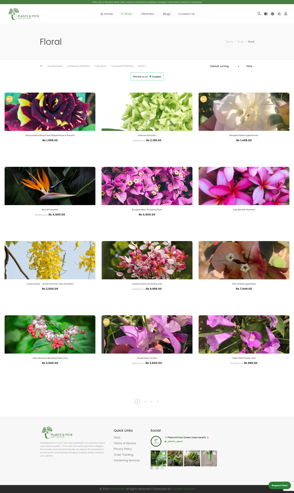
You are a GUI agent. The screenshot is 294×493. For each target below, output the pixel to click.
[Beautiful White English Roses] (244, 112)
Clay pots (100, 66)
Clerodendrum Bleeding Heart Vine (50, 358)
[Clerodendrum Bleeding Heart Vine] (50, 334)
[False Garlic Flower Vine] (244, 334)
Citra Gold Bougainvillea (244, 283)
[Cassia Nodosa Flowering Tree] (147, 260)
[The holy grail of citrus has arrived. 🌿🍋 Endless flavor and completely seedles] (159, 458)
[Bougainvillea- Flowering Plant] (147, 186)
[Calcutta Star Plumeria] (244, 186)
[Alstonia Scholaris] (147, 112)
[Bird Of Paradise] (50, 186)
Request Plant (280, 485)
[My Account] (285, 14)
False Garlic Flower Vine (244, 358)
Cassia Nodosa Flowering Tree (147, 283)
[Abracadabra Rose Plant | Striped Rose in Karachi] (50, 112)
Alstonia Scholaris (147, 135)
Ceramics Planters (78, 66)
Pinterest (272, 13)
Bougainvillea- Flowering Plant (147, 209)
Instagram (279, 13)
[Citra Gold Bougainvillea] (244, 260)
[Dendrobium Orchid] (147, 334)
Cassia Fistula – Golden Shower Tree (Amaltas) (50, 283)
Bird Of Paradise (50, 209)
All (41, 66)
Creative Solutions (183, 489)
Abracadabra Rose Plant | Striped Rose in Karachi (50, 135)
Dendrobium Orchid (147, 358)
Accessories (54, 66)
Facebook (265, 13)
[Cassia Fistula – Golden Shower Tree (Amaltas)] (50, 260)
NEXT (158, 401)
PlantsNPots (117, 489)
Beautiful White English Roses (244, 135)
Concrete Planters (122, 66)
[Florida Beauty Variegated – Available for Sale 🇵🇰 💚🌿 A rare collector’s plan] (209, 458)
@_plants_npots (173, 441)
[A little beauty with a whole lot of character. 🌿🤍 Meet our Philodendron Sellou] (175, 458)
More (141, 66)
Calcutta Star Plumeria (244, 209)
